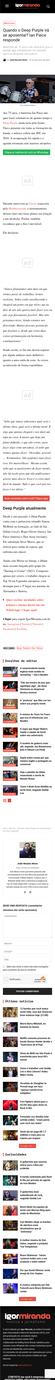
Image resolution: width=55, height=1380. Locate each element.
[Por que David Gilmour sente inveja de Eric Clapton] (10, 1274)
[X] (22, 67)
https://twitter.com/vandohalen (27, 868)
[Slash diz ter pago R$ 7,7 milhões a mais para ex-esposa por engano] (10, 1135)
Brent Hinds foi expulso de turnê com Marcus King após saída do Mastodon (35, 1210)
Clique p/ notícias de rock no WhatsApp (26, 152)
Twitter (26, 624)
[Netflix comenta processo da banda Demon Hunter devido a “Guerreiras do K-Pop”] (10, 1042)
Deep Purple (10, 123)
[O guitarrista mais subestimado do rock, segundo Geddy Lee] (10, 1195)
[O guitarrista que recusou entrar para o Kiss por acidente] (10, 1165)
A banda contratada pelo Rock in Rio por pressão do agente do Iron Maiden (36, 1180)
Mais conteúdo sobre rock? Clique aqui (26, 498)
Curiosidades (9, 690)
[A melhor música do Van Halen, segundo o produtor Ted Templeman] (10, 1244)
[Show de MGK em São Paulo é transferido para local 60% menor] (10, 1057)
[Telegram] (35, 67)
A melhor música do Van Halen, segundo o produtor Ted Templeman (34, 1243)
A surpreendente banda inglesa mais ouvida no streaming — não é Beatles (34, 671)
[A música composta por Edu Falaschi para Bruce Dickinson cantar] (10, 1288)
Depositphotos (25, 1365)
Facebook (8, 629)
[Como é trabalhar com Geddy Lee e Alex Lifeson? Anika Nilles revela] (10, 1072)
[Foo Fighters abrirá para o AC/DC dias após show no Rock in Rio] (10, 1105)
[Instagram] (30, 892)
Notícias (9, 23)
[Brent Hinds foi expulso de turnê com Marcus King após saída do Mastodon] (10, 1210)
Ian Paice (37, 648)
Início (5, 828)
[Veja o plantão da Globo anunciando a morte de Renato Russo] (10, 776)
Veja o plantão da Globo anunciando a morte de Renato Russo (32, 775)
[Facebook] (15, 67)
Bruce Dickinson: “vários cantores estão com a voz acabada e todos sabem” (33, 1258)
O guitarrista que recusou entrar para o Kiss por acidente (33, 1165)
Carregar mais (26, 1146)
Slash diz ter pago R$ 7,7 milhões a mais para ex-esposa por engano (33, 1135)
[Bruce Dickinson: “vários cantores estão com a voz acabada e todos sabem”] (10, 1259)
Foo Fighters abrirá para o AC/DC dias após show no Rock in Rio (34, 1105)
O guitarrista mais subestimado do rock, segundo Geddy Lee (31, 1195)
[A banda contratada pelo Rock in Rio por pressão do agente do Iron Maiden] (10, 1180)
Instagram (13, 624)
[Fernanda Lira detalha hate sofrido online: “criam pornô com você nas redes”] (10, 1120)
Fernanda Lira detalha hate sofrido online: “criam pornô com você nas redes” (35, 1120)
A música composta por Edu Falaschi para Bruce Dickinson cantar (36, 1288)
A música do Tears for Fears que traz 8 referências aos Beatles (35, 717)
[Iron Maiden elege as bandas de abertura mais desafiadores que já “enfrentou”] (10, 1225)
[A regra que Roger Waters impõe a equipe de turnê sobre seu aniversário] (10, 732)
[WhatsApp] (29, 67)
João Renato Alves (18, 60)
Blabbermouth (17, 208)
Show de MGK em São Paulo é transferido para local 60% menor (36, 1056)
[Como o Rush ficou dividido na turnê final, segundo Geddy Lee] (10, 790)
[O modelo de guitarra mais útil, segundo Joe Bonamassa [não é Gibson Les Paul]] (10, 747)
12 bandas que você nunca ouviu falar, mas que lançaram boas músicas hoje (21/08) (36, 1012)
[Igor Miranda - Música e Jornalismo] (27, 6)
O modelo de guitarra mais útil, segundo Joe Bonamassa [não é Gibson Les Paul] (35, 746)
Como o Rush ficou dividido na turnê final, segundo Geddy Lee (36, 790)
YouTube (21, 629)
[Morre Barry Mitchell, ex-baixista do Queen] (10, 1027)
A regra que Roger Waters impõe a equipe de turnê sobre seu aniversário (34, 732)
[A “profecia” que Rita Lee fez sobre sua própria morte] (10, 704)
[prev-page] (5, 800)
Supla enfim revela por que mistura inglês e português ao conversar (35, 761)
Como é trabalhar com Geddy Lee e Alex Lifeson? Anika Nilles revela (35, 1071)
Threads (37, 624)
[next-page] (9, 800)
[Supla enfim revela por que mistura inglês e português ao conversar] (10, 761)
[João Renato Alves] (5, 59)
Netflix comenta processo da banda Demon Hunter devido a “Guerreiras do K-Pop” (36, 1041)
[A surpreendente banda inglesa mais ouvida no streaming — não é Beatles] (10, 672)
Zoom (32, 203)
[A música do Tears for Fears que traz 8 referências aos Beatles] (10, 718)
